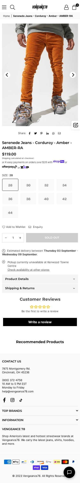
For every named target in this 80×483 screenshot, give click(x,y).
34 (64, 185)
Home (6, 15)
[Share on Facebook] (29, 133)
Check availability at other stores (28, 269)
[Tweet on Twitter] (35, 133)
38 (28, 199)
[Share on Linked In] (47, 133)
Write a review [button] (40, 322)
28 (10, 185)
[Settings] (66, 7)
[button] (74, 7)
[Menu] (4, 7)
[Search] (12, 7)
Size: (7, 175)
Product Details (17, 279)
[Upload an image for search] (75, 125)
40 (46, 199)
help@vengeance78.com (17, 391)
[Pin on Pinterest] (41, 133)
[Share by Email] (59, 133)
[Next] (73, 75)
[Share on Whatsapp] (53, 133)
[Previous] (7, 75)
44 (10, 213)
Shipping (6, 158)
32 (46, 185)
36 (10, 199)
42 (64, 199)
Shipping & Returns (19, 288)
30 (28, 185)
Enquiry (37, 226)
